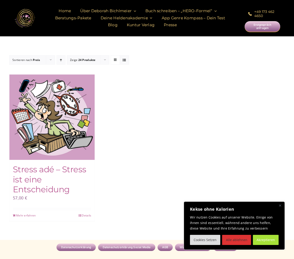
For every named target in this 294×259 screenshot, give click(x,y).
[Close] (280, 205)
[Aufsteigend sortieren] (61, 60)
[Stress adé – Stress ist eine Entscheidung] (52, 117)
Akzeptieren (266, 240)
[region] (234, 225)
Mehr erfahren (26, 215)
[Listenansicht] (124, 59)
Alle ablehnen (236, 240)
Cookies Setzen (205, 240)
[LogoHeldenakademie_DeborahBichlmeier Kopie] (25, 9)
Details (86, 215)
